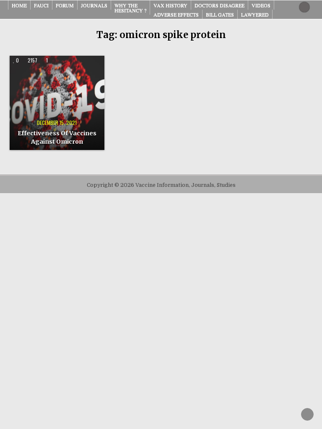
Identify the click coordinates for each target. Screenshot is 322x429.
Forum (65, 5)
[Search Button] (304, 7)
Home (19, 5)
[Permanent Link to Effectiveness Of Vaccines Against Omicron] (57, 103)
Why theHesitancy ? (130, 7)
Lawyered (255, 14)
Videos (261, 5)
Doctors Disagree (219, 5)
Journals (94, 5)
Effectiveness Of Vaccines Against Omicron (57, 137)
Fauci (41, 5)
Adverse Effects (176, 14)
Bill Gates (220, 14)
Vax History (170, 5)
